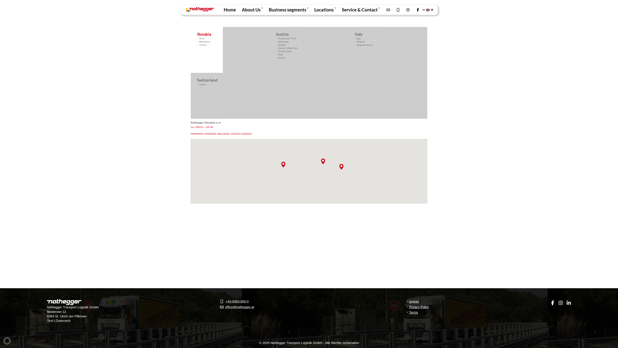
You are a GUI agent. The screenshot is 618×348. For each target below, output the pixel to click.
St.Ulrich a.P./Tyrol (287, 38)
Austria (282, 34)
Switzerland (207, 80)
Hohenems (283, 41)
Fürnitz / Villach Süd (288, 48)
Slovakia (204, 34)
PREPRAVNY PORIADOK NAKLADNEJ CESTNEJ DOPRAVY (221, 134)
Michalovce (204, 41)
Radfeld (282, 45)
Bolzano (361, 41)
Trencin (203, 45)
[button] (283, 164)
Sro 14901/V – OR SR (202, 127)
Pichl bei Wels (285, 51)
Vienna (281, 57)
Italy (359, 34)
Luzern (202, 84)
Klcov (202, 38)
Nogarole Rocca (365, 45)
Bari (359, 38)
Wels (280, 54)
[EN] (430, 9)
